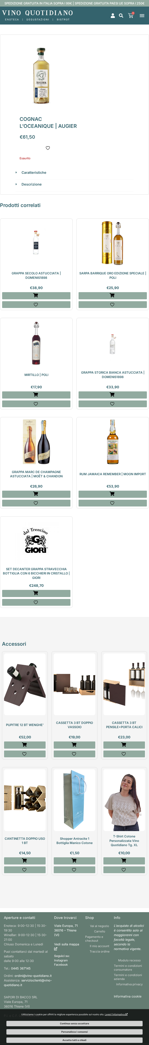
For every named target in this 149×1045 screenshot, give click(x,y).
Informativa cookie (127, 996)
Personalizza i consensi (74, 1031)
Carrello (99, 931)
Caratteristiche (34, 172)
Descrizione (32, 184)
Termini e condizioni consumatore (128, 967)
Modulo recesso (129, 960)
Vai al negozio (99, 926)
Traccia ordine (100, 951)
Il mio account (99, 946)
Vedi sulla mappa (66, 944)
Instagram (61, 960)
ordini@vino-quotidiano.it (33, 976)
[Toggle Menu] (142, 15)
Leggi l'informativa (115, 1014)
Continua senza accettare (74, 1023)
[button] (121, 16)
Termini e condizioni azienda (128, 977)
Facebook (61, 964)
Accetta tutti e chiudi (74, 1040)
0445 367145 (21, 968)
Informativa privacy (129, 984)
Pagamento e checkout (94, 938)
